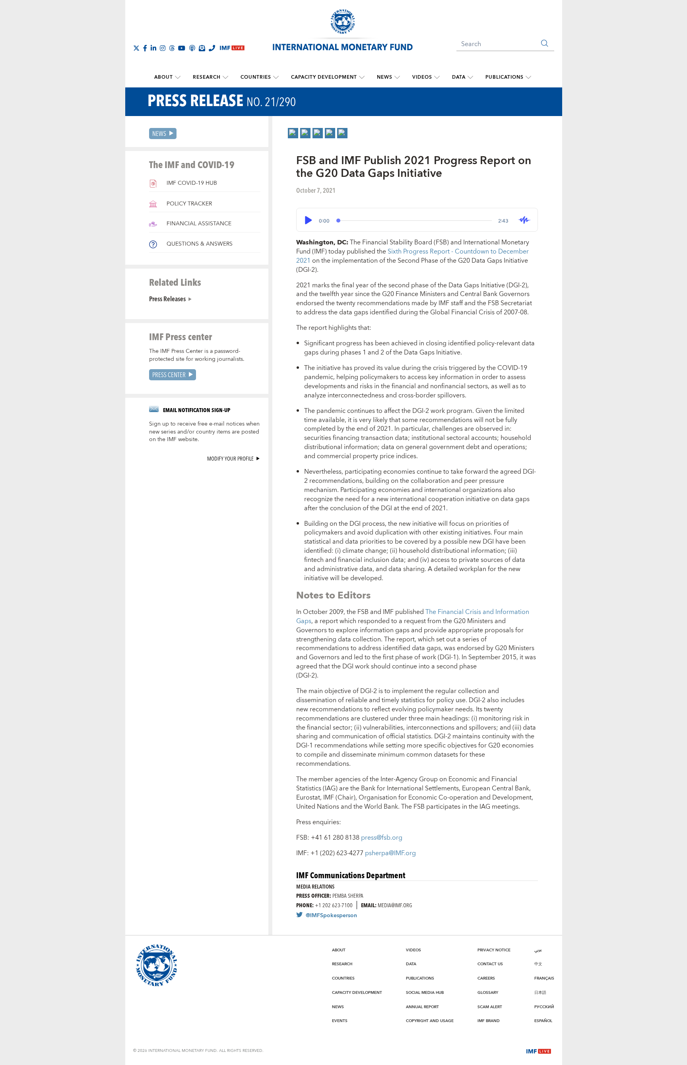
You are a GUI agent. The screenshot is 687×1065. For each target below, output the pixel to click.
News (384, 77)
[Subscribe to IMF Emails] (202, 48)
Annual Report (422, 1007)
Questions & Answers (199, 244)
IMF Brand (488, 1020)
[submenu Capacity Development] (362, 77)
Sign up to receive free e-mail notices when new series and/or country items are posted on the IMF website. (204, 432)
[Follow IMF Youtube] (181, 48)
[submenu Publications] (528, 77)
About (163, 77)
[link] (293, 133)
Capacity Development (324, 77)
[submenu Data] (470, 77)
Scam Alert (489, 1007)
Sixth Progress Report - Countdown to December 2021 (412, 256)
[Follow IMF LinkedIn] (153, 48)
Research (207, 77)
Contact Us (490, 964)
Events (339, 1020)
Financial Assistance (198, 223)
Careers (486, 978)
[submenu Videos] (437, 77)
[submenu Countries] (276, 77)
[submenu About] (177, 77)
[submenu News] (397, 77)
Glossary (487, 992)
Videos (422, 77)
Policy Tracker (188, 204)
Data (459, 77)
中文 (538, 964)
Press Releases (167, 298)
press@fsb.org (381, 837)
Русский (544, 1007)
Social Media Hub (425, 992)
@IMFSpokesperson (331, 915)
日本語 (540, 992)
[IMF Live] (538, 1050)
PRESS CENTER (169, 375)
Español (543, 1020)
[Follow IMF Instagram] (162, 48)
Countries (256, 77)
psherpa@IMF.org (390, 853)
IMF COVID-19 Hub (191, 183)
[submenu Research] (225, 77)
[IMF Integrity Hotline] (212, 48)
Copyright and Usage (430, 1020)
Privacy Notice (493, 950)
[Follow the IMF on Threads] (172, 48)
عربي (538, 950)
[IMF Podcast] (192, 48)
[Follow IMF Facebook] (145, 48)
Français (544, 978)
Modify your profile (230, 458)
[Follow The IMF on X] (136, 48)
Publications (504, 77)
